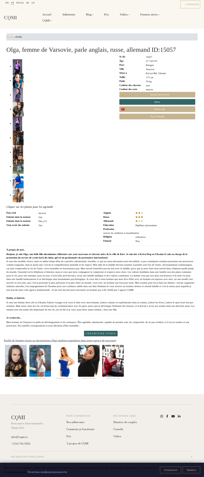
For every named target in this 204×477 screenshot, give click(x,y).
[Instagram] (161, 416)
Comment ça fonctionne (80, 429)
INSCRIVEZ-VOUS (101, 333)
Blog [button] (88, 14)
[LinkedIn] (179, 416)
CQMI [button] (46, 20)
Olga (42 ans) (40, 378)
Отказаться (170, 470)
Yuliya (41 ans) (113, 378)
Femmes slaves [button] (149, 14)
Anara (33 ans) (88, 378)
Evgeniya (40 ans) (64, 378)
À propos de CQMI (77, 443)
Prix (106, 14)
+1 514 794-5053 (20, 444)
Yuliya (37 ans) (16, 378)
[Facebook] (167, 416)
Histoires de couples (125, 422)
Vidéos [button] (124, 14)
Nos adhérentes (75, 422)
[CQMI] (10, 17)
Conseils (118, 429)
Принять (191, 470)
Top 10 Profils (157, 116)
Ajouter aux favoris (159, 94)
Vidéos (117, 436)
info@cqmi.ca (19, 437)
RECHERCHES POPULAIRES (27, 457)
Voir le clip (159, 109)
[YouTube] (173, 416)
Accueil (46, 14)
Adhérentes (68, 14)
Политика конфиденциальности (47, 472)
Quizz (157, 102)
